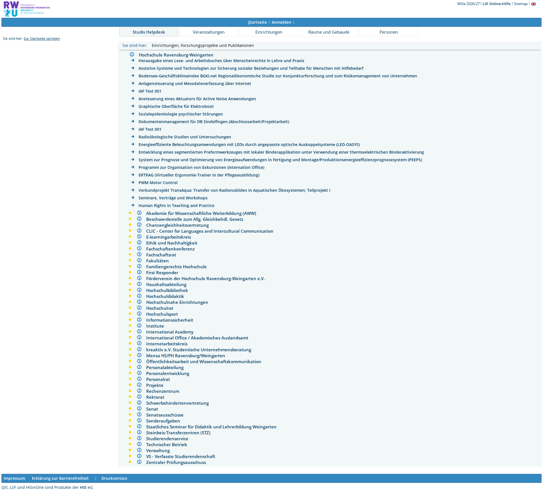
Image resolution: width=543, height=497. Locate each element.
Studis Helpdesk (149, 32)
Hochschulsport (164, 314)
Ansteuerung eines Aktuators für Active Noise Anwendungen (197, 98)
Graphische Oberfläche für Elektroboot (176, 106)
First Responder (164, 272)
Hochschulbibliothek (169, 290)
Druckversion (114, 478)
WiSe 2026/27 (468, 3)
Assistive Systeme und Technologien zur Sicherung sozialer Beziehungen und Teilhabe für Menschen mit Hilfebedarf (251, 68)
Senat (154, 409)
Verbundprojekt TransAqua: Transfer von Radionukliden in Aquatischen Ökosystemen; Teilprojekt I (234, 190)
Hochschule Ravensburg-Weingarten (178, 55)
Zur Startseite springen (42, 38)
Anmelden (281, 22)
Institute (157, 326)
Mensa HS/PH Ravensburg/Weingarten (188, 355)
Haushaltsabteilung (168, 284)
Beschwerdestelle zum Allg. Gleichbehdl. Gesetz (197, 219)
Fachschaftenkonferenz (172, 249)
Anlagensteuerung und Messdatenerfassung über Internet (195, 83)
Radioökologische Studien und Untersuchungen (185, 136)
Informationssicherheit (172, 320)
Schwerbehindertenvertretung (179, 403)
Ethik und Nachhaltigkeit (174, 243)
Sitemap (521, 3)
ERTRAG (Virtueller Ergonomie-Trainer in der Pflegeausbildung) (199, 175)
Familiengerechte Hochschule (178, 266)
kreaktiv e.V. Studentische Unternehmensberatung (201, 349)
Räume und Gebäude (328, 32)
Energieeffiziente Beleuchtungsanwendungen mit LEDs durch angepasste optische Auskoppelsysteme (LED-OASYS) (249, 144)
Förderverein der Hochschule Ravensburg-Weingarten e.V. (207, 278)
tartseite (257, 22)
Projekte (157, 385)
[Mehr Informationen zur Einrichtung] (132, 55)
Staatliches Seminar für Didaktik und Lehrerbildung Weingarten (213, 427)
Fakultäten (159, 260)
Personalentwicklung (170, 373)
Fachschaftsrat (163, 255)
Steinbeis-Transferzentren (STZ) (180, 432)
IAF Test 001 (150, 91)
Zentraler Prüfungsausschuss (178, 462)
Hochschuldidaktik (167, 296)
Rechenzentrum (165, 391)
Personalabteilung (167, 367)
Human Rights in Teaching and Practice (176, 205)
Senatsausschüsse (167, 415)
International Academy (172, 332)
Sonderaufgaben (165, 421)
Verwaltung (160, 450)
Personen (389, 32)
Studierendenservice (169, 438)
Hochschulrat (162, 308)
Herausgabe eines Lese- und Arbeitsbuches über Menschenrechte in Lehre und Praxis (221, 60)
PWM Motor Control (158, 182)
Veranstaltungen (209, 32)
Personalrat (160, 379)
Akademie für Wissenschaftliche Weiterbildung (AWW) (203, 213)
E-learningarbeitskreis (170, 237)
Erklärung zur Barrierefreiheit (60, 478)
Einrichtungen (268, 32)
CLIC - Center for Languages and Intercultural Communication (212, 231)
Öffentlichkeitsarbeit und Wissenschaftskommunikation (206, 361)
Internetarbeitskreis (169, 343)
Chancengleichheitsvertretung (179, 225)
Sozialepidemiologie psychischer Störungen (181, 114)
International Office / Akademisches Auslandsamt (199, 338)
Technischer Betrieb (168, 444)
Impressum (14, 478)
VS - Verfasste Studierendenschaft (183, 456)
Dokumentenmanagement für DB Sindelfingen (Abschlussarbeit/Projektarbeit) (214, 121)
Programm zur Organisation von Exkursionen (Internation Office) (201, 167)
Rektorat (157, 397)
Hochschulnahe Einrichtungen (179, 302)
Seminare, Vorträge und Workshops (173, 197)
